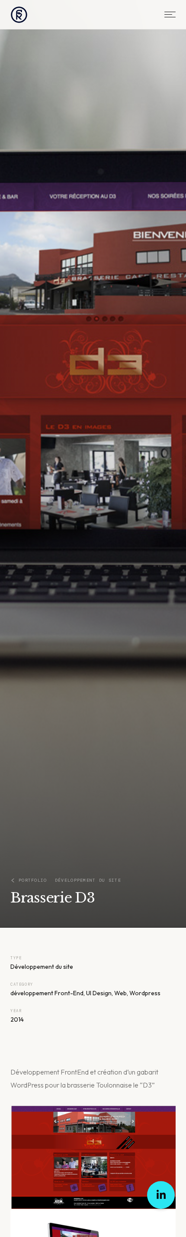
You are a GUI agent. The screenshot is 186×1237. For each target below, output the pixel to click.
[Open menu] (170, 14)
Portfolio (33, 880)
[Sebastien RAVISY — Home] (19, 14)
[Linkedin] (161, 1195)
